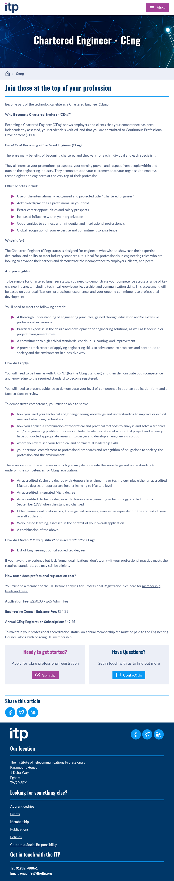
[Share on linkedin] (33, 712)
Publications (19, 829)
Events (15, 814)
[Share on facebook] (10, 712)
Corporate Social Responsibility (33, 844)
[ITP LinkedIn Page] (159, 734)
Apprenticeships (22, 806)
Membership (19, 821)
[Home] (11, 7)
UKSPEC (60, 373)
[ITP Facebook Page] (136, 734)
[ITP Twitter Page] (147, 734)
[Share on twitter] (22, 712)
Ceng (20, 73)
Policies (16, 837)
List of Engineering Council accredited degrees (51, 550)
